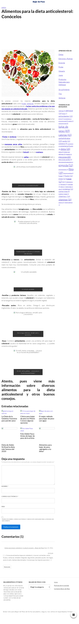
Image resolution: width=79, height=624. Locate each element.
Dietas (4, 7)
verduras (30, 103)
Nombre (5, 486)
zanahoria (61, 202)
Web (3, 506)
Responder (7, 567)
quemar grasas (64, 194)
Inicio (56, 582)
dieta (65, 148)
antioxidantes (66, 116)
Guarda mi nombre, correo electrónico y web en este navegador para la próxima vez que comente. (28, 520)
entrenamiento (63, 169)
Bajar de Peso (39, 2)
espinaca (39, 152)
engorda (66, 165)
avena (71, 121)
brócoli (26, 152)
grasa (62, 179)
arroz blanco (67, 119)
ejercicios (65, 157)
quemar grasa (64, 191)
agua (64, 113)
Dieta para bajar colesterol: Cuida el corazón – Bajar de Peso (24, 548)
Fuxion (69, 176)
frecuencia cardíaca (68, 173)
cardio (66, 141)
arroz (61, 119)
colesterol (63, 144)
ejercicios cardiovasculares (66, 162)
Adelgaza (62, 111)
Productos (62, 79)
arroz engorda (63, 121)
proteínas (68, 189)
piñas (20, 144)
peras (15, 144)
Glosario (62, 71)
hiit (64, 182)
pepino (62, 186)
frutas (24, 103)
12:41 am (50, 553)
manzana (63, 184)
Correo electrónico (10, 496)
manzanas (8, 144)
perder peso (69, 186)
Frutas (5, 137)
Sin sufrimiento (64, 89)
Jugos (61, 75)
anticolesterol (12, 394)
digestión (69, 154)
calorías (65, 134)
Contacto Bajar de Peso (62, 589)
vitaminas (65, 199)
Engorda (62, 63)
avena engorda (63, 123)
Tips (60, 94)
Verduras (62, 98)
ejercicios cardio (65, 159)
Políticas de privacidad (61, 585)
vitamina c (64, 196)
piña (61, 189)
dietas (61, 152)
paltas (26, 157)
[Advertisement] (39, 35)
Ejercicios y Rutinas (66, 59)
